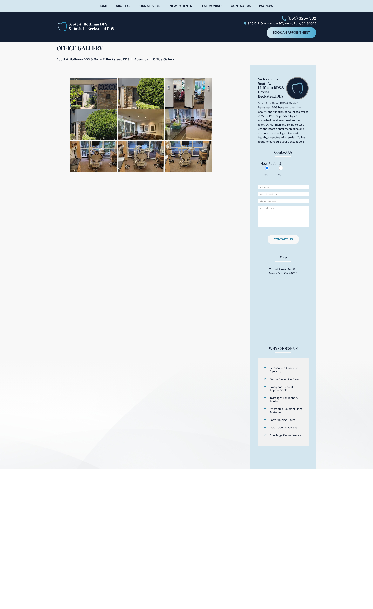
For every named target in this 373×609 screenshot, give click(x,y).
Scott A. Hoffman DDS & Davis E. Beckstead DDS (93, 59)
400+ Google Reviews (283, 427)
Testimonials (211, 6)
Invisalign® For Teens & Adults (284, 399)
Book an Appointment (291, 33)
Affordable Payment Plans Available (286, 410)
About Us (123, 6)
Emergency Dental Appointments (281, 388)
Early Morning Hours (282, 419)
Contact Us (241, 6)
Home (103, 6)
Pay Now (266, 6)
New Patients (181, 6)
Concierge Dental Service (285, 435)
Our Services (150, 6)
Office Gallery (163, 59)
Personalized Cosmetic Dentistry (284, 369)
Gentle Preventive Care (284, 379)
